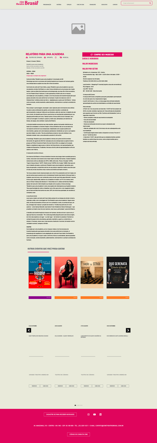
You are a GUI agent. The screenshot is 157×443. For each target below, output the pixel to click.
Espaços (69, 4)
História (59, 4)
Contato (115, 4)
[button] (128, 330)
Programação (47, 4)
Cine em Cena (80, 4)
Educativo (104, 4)
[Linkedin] (100, 414)
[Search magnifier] (150, 3)
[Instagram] (88, 414)
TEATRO (49, 297)
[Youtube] (94, 414)
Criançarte (93, 4)
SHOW (75, 297)
